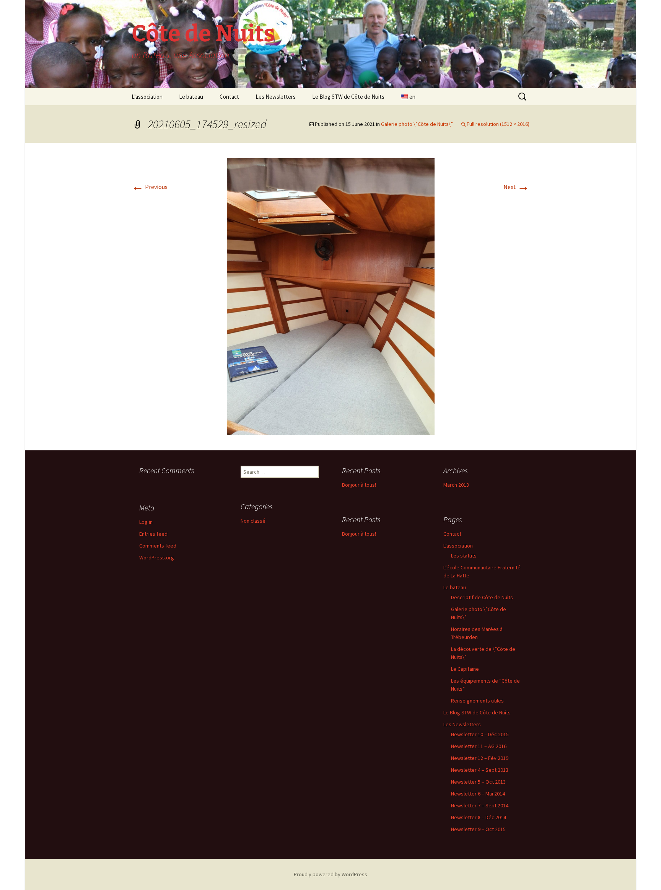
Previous (150, 187)
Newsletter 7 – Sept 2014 (479, 805)
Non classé (253, 520)
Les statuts (464, 555)
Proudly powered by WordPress (330, 874)
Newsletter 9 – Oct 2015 (478, 829)
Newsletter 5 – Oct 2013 (478, 781)
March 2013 (456, 484)
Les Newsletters (276, 96)
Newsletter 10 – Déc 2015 (480, 734)
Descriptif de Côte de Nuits (482, 597)
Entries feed (153, 533)
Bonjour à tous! (359, 484)
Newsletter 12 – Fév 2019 (479, 758)
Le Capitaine (465, 668)
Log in (146, 521)
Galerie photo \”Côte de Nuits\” (417, 124)
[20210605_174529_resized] (331, 296)
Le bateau (191, 96)
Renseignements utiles (477, 700)
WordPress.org (156, 557)
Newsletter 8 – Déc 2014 (478, 817)
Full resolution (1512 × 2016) (498, 124)
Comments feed (157, 545)
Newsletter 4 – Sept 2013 (479, 769)
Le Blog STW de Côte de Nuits (348, 96)
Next (516, 187)
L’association (147, 96)
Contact (229, 96)
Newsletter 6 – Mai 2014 (478, 793)
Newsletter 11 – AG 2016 (478, 746)
